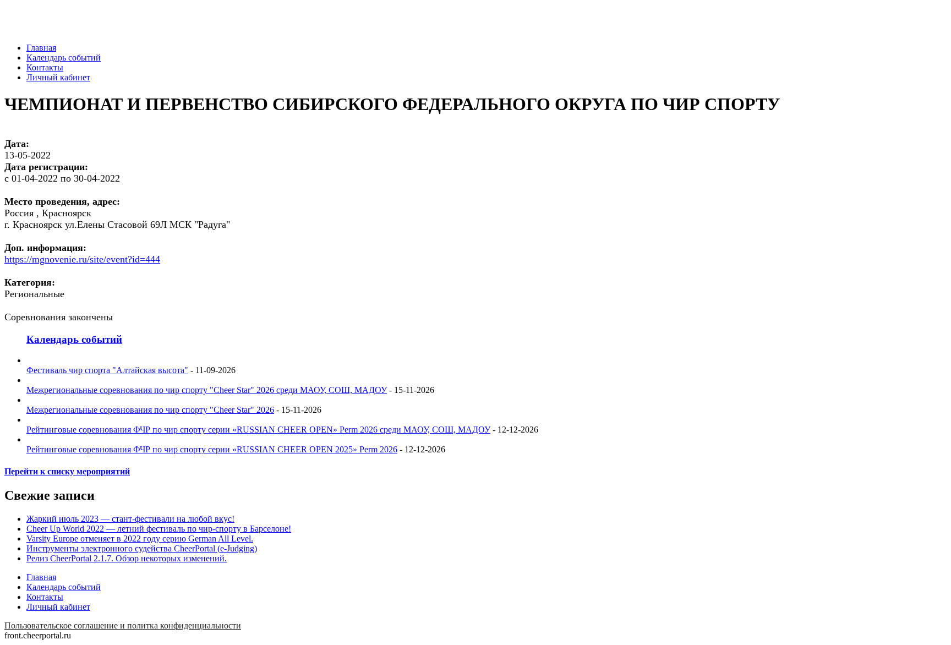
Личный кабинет (58, 77)
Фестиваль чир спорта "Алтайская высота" (107, 370)
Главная (41, 47)
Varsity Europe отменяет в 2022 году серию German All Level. (139, 538)
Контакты (44, 67)
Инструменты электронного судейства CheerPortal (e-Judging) (141, 548)
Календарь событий (63, 57)
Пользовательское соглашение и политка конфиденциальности (122, 625)
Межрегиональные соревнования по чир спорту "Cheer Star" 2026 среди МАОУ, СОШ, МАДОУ (206, 390)
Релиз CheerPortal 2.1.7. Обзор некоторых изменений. (126, 558)
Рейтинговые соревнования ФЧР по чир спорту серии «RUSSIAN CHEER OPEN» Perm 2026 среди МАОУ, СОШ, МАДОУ (258, 429)
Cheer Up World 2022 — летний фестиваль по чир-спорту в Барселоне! (158, 528)
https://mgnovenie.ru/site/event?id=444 (82, 259)
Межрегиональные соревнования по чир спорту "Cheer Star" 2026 (150, 409)
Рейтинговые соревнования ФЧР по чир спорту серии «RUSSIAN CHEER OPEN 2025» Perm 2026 (211, 449)
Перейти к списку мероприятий (67, 471)
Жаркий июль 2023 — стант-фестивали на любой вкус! (130, 518)
